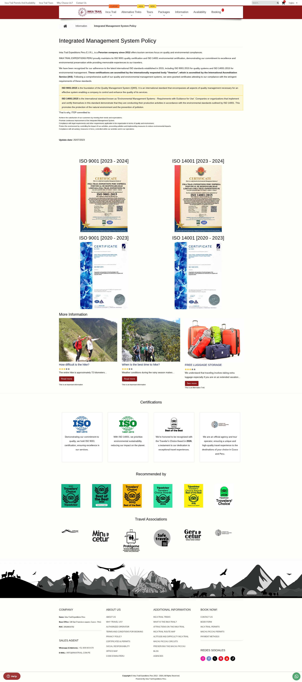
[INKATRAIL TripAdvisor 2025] (193, 496)
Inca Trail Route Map (164, 632)
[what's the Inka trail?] (151, 340)
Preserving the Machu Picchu (169, 646)
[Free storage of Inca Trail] (214, 340)
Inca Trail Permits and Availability (20, 3)
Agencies (158, 656)
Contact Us (81, 3)
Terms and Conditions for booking (124, 632)
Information (181, 12)
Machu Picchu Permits (212, 632)
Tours (151, 10)
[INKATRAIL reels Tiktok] (232, 660)
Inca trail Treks (161, 617)
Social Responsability (118, 646)
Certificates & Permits (118, 641)
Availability (199, 12)
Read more (66, 378)
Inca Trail (111, 10)
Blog (156, 651)
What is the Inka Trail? (165, 622)
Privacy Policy (114, 636)
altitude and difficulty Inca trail (171, 636)
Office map (111, 651)
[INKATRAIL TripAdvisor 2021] (70, 496)
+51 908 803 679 (86, 648)
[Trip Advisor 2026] (224, 496)
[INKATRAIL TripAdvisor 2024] (162, 496)
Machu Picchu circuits (165, 641)
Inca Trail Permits (210, 627)
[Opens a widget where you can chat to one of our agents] (11, 676)
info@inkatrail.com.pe (78, 653)
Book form (206, 622)
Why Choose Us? (65, 3)
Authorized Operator (117, 627)
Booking (217, 11)
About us (111, 617)
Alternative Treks (132, 10)
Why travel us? (114, 622)
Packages (164, 12)
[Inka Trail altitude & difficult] (88, 340)
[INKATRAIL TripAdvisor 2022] (101, 496)
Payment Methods (210, 636)
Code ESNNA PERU (115, 656)
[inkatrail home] (90, 12)
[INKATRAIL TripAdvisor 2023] (132, 496)
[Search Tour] (277, 2)
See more (192, 383)
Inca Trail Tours (46, 3)
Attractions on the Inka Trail (169, 627)
